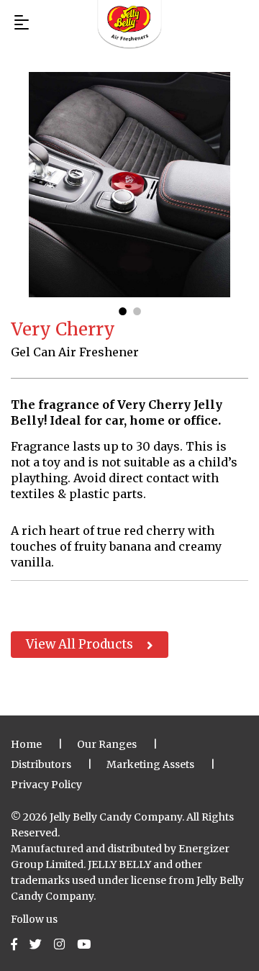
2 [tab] (137, 308)
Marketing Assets (150, 764)
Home (26, 744)
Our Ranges (107, 744)
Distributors (41, 764)
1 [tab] (122, 308)
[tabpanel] (129, 184)
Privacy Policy (46, 784)
